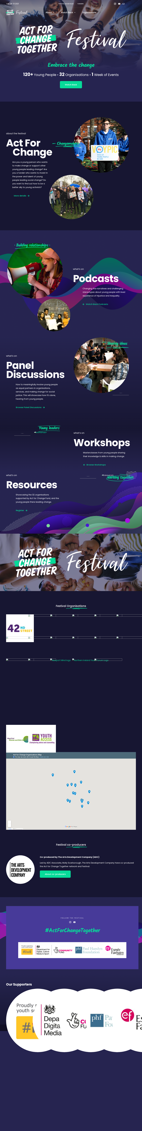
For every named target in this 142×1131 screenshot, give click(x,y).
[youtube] (119, 4)
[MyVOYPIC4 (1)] (101, 118)
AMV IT (103, 1128)
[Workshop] (40, 432)
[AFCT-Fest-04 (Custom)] (16, 10)
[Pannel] (101, 338)
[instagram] (115, 4)
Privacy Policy (78, 1128)
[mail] (123, 4)
